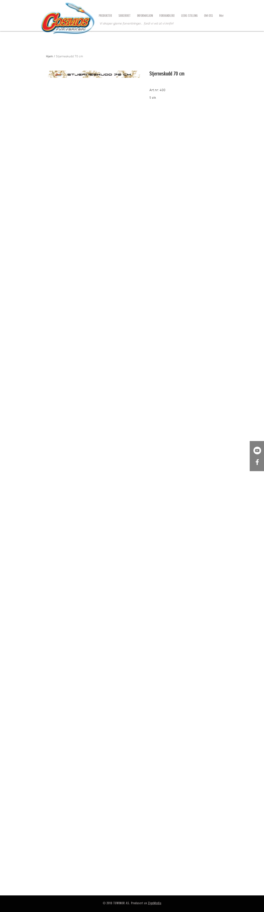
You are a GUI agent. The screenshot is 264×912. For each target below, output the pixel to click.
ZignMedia (154, 903)
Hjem (49, 56)
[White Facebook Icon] (257, 462)
